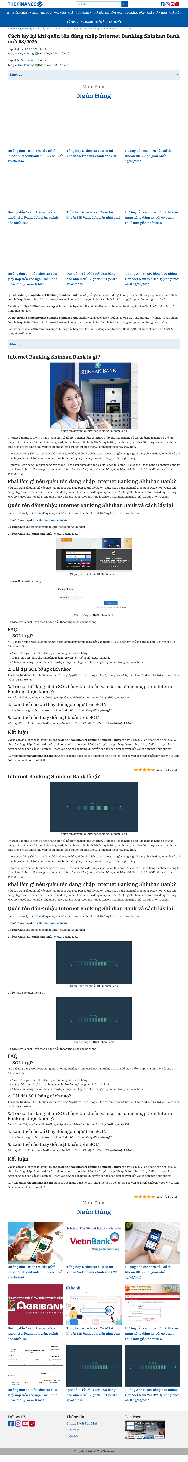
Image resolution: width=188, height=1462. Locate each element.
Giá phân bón (157, 12)
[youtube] (172, 4)
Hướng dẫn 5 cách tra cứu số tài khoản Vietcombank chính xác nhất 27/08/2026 (35, 156)
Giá (70, 12)
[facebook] (162, 4)
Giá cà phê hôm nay (107, 12)
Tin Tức (46, 12)
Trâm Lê (64, 53)
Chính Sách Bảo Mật (81, 1423)
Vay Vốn (60, 12)
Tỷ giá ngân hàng (80, 22)
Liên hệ (72, 1436)
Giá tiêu (175, 12)
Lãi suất (115, 22)
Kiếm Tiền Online (25, 12)
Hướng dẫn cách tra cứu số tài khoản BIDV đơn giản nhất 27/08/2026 (148, 156)
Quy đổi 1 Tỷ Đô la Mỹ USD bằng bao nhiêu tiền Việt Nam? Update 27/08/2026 (91, 279)
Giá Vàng (83, 12)
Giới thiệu (74, 1430)
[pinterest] (177, 4)
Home (11, 28)
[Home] (8, 13)
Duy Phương (26, 53)
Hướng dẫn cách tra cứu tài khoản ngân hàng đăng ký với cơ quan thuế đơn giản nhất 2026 (151, 217)
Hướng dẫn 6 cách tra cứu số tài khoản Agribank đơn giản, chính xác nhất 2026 (33, 217)
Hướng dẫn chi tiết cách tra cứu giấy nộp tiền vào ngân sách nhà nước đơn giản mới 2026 (32, 279)
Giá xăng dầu (135, 12)
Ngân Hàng (25, 28)
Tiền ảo (101, 22)
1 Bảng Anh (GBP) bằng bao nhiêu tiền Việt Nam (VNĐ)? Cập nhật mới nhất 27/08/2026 (152, 279)
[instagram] (167, 4)
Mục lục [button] (16, 74)
